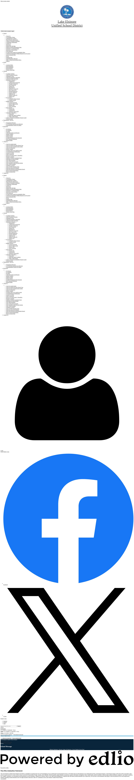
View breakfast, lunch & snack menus (14, 163)
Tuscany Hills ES (13, 92)
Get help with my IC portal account (14, 150)
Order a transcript (10, 154)
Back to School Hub (10, 171)
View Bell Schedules (10, 160)
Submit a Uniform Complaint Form (14, 158)
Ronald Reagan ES (13, 91)
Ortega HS (11, 114)
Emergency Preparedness (11, 49)
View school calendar (11, 164)
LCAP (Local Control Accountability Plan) (15, 52)
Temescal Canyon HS (14, 111)
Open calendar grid (16, 738)
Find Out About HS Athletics (12, 168)
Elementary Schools (10, 80)
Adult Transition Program (11, 75)
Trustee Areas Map (10, 70)
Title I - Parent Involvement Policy (13, 60)
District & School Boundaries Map (13, 47)
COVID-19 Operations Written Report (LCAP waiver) (18, 53)
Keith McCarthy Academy (15, 115)
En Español (3, 728)
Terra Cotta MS (12, 106)
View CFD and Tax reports (12, 161)
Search (2, 726)
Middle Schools (9, 101)
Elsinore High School (5, 735)
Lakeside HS (12, 110)
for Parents (8, 129)
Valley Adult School (13, 116)
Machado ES (12, 87)
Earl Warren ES (12, 85)
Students (5, 721)
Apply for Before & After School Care (14, 145)
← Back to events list (6, 738)
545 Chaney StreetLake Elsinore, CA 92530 (6, 741)
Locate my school (10, 153)
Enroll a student (9, 149)
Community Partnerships (11, 42)
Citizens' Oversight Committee (13, 41)
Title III (7, 61)
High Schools (9, 107)
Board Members (9, 67)
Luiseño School (12, 100)
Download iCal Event (18, 734)
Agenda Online (9, 65)
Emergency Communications (12, 48)
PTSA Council (9, 136)
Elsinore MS (11, 105)
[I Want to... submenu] (3, 143)
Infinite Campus (9, 134)
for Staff (8, 131)
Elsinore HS (11, 109)
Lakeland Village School (14, 99)
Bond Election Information (12, 39)
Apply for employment (11, 144)
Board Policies (9, 68)
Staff (4, 723)
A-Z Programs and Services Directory (14, 124)
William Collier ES (13, 95)
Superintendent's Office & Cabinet (13, 125)
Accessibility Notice (10, 37)
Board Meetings (9, 66)
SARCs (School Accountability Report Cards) (16, 117)
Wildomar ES (12, 93)
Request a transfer (10, 156)
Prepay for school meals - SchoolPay (14, 155)
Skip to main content (5, 1)
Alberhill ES (11, 81)
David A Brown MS (13, 104)
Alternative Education (11, 112)
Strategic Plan (9, 57)
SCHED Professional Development (14, 137)
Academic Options (10, 73)
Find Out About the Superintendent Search (15, 169)
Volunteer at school (10, 165)
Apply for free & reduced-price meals (14, 146)
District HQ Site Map (11, 46)
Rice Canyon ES (12, 90)
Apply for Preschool (10, 148)
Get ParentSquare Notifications (13, 151)
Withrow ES (11, 96)
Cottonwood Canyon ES (14, 82)
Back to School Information (12, 170)
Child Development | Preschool (13, 77)
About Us (8, 36)
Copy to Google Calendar (6, 734)
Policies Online (9, 135)
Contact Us (8, 43)
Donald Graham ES (13, 83)
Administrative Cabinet (11, 38)
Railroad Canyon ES (13, 88)
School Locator (9, 119)
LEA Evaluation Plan (11, 55)
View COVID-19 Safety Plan (12, 166)
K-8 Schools (9, 97)
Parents (5, 722)
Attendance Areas (10, 76)
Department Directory (11, 122)
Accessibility (3, 778)
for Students (8, 130)
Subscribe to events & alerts (12, 159)
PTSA (7, 56)
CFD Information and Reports (12, 132)
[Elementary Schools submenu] (15, 80)
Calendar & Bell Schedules (12, 78)
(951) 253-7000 (7, 743)
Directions (8, 44)
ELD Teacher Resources (11, 139)
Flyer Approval (9, 51)
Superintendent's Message (12, 58)
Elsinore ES (11, 86)
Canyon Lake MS (13, 102)
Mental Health (9, 140)
